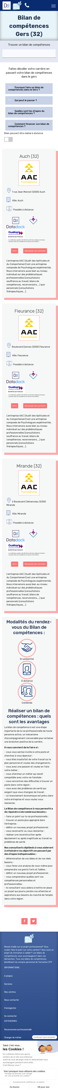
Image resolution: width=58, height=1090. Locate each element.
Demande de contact (35, 251)
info (15, 251)
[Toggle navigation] (53, 6)
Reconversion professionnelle (18, 1029)
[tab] (29, 88)
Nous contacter (11, 1000)
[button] (29, 88)
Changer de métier (12, 1037)
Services (8, 984)
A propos (8, 976)
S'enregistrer (10, 1008)
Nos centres (10, 992)
